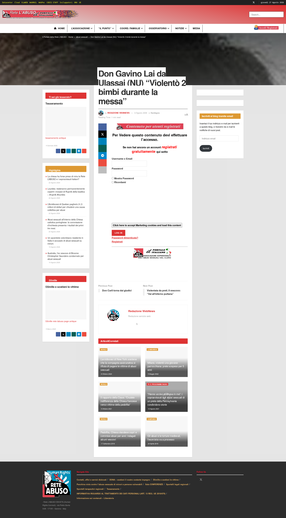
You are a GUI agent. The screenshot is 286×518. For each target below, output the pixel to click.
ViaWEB (24, 2)
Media (196, 28)
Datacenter (7, 2)
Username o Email (122, 158)
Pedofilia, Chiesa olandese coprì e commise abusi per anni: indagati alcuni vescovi (119, 435)
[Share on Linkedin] (102, 141)
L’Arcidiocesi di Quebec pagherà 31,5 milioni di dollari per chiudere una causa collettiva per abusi (66, 207)
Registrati (117, 241)
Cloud (17, 2)
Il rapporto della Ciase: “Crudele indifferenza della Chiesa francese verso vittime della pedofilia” (119, 400)
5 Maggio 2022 (152, 374)
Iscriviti (206, 148)
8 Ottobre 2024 (106, 374)
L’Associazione (80, 28)
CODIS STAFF (52, 2)
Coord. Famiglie (130, 28)
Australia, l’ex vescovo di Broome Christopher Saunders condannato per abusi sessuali (66, 256)
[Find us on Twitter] (254, 2)
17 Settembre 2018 (108, 443)
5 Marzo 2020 (50, 329)
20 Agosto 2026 (54, 231)
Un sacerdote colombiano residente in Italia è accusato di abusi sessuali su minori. (65, 240)
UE (80, 2)
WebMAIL (33, 2)
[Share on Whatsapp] (102, 148)
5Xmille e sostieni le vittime (62, 287)
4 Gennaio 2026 (51, 145)
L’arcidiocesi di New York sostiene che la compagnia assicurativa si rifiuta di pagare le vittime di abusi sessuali (119, 364)
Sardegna (155, 112)
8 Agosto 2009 (141, 112)
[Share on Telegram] (102, 155)
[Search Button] (282, 14)
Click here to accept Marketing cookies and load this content (147, 225)
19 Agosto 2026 (54, 247)
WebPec (42, 2)
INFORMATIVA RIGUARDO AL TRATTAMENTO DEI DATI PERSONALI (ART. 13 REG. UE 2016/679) (121, 493)
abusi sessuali (82, 37)
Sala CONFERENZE (154, 484)
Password (117, 168)
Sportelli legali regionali (177, 484)
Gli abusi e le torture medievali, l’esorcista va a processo (164, 437)
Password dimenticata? (125, 237)
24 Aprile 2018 (152, 443)
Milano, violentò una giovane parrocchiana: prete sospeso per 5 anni (165, 366)
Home (61, 28)
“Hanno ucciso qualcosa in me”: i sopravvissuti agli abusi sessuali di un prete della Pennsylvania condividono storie (166, 399)
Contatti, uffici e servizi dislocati (92, 479)
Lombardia (152, 350)
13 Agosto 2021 (153, 409)
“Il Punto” (104, 28)
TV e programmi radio (157, 384)
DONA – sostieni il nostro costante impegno (129, 479)
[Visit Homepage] (41, 14)
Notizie (179, 28)
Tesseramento (54, 103)
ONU (75, 2)
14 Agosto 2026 (54, 262)
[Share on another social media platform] (102, 169)
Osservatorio (158, 28)
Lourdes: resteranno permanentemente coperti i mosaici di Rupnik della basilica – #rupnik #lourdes (66, 191)
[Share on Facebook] (102, 127)
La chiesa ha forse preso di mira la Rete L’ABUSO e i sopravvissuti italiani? (66, 178)
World (104, 350)
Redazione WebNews (118, 112)
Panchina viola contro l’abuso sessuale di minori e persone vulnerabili (109, 484)
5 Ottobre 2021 (106, 409)
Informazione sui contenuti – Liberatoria (95, 498)
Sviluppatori (66, 2)
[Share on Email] (102, 162)
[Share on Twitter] (102, 134)
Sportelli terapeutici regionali (90, 488)
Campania (152, 419)
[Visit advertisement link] (139, 14)
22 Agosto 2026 (54, 182)
